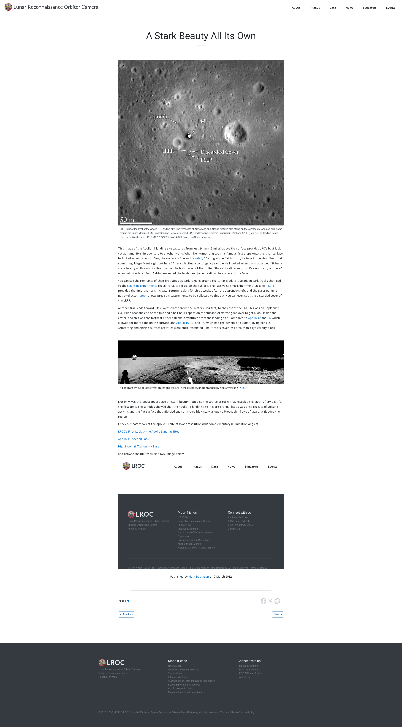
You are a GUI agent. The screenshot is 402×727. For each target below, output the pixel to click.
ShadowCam (175, 673)
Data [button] (332, 7)
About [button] (296, 7)
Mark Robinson (198, 576)
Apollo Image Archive (180, 688)
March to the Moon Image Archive (186, 692)
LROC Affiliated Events (250, 673)
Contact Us (244, 677)
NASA (243, 388)
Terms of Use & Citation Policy (237, 712)
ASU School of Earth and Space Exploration (191, 680)
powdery (197, 258)
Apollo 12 (254, 318)
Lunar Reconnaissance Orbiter (184, 669)
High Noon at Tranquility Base (138, 446)
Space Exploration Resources (184, 684)
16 (191, 323)
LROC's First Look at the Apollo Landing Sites (148, 431)
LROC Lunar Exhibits (249, 669)
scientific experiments (142, 286)
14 (268, 318)
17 (202, 323)
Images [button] (315, 7)
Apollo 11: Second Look (133, 439)
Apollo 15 (182, 323)
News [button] (349, 7)
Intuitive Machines (178, 677)
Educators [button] (370, 7)
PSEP (269, 286)
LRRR (143, 295)
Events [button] (390, 7)
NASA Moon (175, 665)
